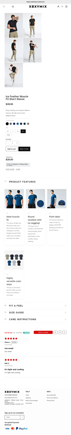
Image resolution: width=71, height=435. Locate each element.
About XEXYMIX (51, 395)
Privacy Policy (50, 400)
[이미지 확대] (20, 34)
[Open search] (55, 332)
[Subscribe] (22, 417)
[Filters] (60, 332)
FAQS (27, 395)
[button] (4, 6)
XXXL (9, 135)
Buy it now (24, 149)
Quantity (8, 139)
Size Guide (29, 403)
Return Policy (24, 164)
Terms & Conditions (52, 397)
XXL (24, 132)
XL (18, 132)
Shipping (15, 164)
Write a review (43, 332)
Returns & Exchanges (32, 400)
